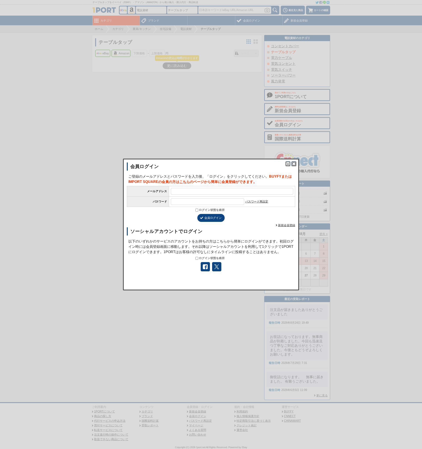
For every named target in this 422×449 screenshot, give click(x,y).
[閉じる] (293, 163)
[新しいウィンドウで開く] (288, 163)
